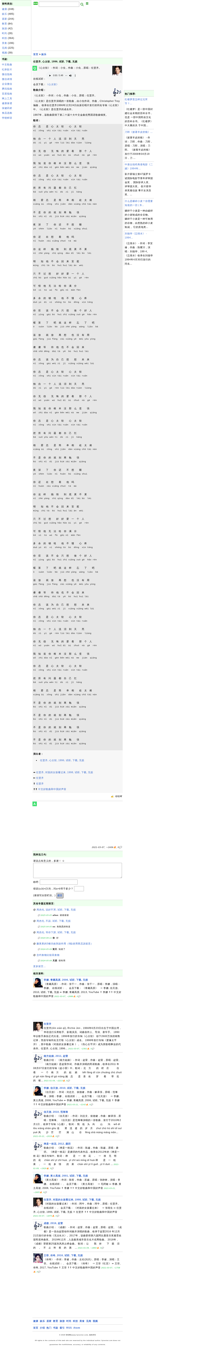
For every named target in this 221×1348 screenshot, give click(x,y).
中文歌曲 (7, 64)
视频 (4, 52)
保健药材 (7, 108)
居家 (4, 19)
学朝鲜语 (7, 118)
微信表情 (7, 79)
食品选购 (7, 113)
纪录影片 (7, 69)
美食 (4, 43)
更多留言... (39, 966)
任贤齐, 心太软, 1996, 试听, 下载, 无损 (62, 760)
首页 (35, 54)
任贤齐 (40, 778)
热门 (49, 1328)
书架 (55, 1328)
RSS (69, 1328)
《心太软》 (52, 84)
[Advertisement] (16, 166)
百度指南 (7, 93)
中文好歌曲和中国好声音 (52, 789)
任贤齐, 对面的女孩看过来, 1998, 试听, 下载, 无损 (64, 772)
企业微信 (7, 84)
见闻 (4, 48)
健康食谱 (7, 103)
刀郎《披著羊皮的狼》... (139, 132)
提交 (59, 895)
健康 (4, 9)
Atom (76, 1328)
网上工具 (7, 98)
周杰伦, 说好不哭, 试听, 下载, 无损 (56, 909)
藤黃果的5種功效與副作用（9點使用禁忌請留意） (65, 943)
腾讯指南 (7, 88)
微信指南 (7, 74)
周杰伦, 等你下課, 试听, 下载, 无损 (56, 932)
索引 (62, 1328)
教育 (4, 23)
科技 (4, 38)
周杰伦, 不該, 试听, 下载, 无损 (54, 921)
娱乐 (4, 14)
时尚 (4, 33)
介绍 (42, 1328)
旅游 (4, 28)
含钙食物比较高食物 (48, 955)
